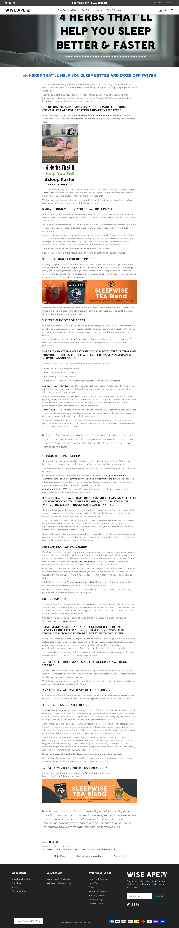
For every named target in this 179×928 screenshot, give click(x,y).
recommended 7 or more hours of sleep (98, 115)
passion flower (67, 849)
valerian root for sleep (109, 849)
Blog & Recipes (114, 10)
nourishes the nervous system (61, 621)
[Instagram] (14, 3)
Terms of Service (97, 903)
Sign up (160, 896)
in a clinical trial (73, 396)
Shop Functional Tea (67, 10)
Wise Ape (70, 922)
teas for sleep (94, 849)
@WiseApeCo (92, 773)
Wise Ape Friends (97, 891)
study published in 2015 (55, 489)
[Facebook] (10, 3)
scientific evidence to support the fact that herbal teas (76, 267)
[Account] (160, 10)
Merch (99, 10)
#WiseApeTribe (58, 776)
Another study (49, 410)
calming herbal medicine (83, 561)
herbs (59, 849)
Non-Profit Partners (98, 879)
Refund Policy (95, 899)
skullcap (77, 849)
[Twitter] (6, 3)
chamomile (51, 849)
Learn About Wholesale (58, 879)
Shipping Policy (96, 895)
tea (87, 849)
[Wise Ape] (17, 10)
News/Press (94, 883)
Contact (92, 887)
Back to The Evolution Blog (89, 856)
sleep (83, 849)
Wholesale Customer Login (60, 883)
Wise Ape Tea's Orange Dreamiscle (59, 710)
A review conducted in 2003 (55, 386)
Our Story (86, 10)
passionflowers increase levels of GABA (78, 582)
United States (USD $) (162, 3)
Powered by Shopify (83, 922)
